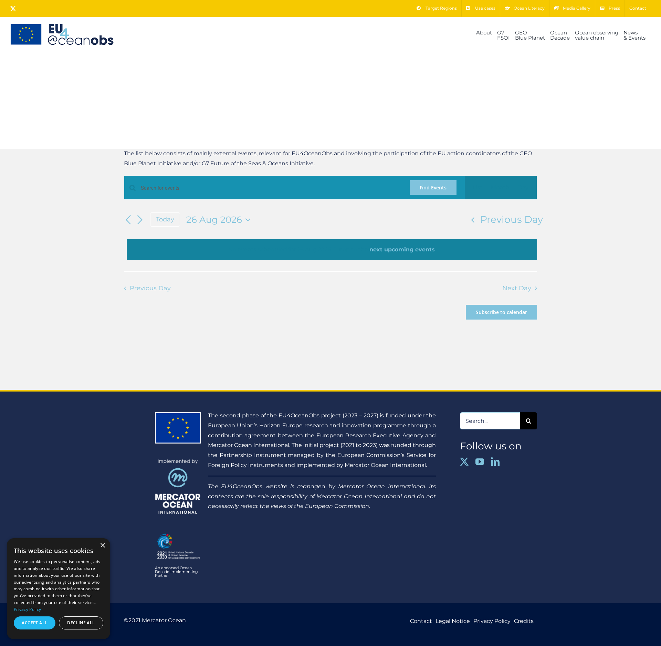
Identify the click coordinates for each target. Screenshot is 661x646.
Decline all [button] (81, 623)
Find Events (433, 187)
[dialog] (58, 588)
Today (165, 219)
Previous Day (511, 219)
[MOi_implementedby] (178, 461)
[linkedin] (495, 461)
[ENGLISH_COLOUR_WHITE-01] (178, 532)
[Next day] (140, 220)
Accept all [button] (34, 623)
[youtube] (479, 461)
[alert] (332, 249)
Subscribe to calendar (501, 312)
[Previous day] (128, 220)
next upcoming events (402, 249)
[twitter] (464, 461)
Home (315, 117)
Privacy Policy (27, 609)
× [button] (102, 545)
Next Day (516, 288)
